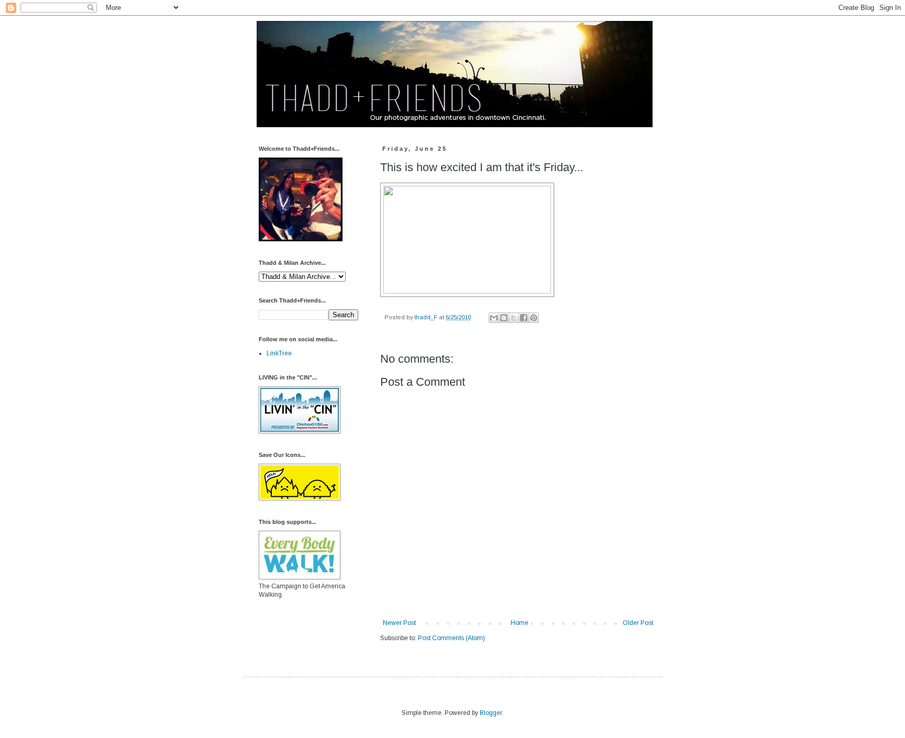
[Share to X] (514, 317)
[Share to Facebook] (523, 317)
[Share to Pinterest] (533, 317)
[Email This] (494, 317)
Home (519, 623)
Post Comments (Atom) (451, 638)
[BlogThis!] (504, 317)
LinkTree (279, 353)
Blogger (491, 713)
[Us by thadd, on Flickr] (301, 239)
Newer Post (399, 623)
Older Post (638, 623)
